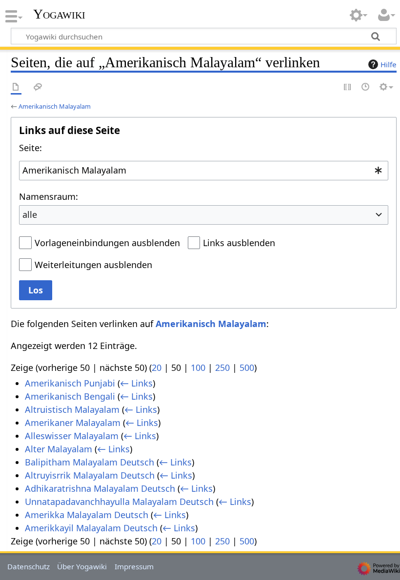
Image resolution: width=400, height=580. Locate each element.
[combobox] (203, 170)
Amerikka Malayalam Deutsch (86, 515)
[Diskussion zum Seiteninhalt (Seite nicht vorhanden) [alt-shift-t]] (38, 87)
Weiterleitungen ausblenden (93, 265)
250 (222, 367)
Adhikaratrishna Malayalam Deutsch (100, 488)
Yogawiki (59, 14)
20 (156, 367)
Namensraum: (48, 196)
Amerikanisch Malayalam (55, 106)
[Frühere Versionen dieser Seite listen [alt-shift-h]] (365, 87)
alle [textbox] (29, 214)
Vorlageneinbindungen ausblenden (107, 243)
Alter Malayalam (58, 449)
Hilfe (388, 64)
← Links (136, 383)
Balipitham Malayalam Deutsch (89, 462)
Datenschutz (28, 566)
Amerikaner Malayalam (72, 422)
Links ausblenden (239, 243)
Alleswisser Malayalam (72, 436)
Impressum (134, 566)
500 (247, 367)
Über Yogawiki (82, 566)
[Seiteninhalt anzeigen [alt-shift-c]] (16, 87)
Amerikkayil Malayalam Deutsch (91, 528)
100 (198, 367)
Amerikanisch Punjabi (70, 383)
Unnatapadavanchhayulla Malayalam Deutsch (119, 501)
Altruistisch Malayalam (72, 409)
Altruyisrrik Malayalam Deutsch (90, 475)
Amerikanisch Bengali (70, 396)
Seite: (30, 148)
